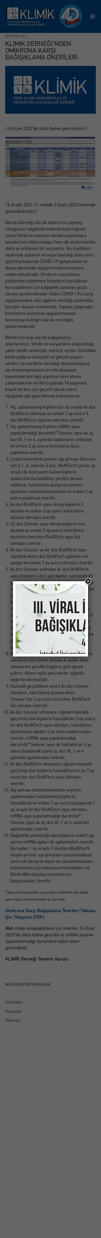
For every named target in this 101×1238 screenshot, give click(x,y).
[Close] (88, 581)
